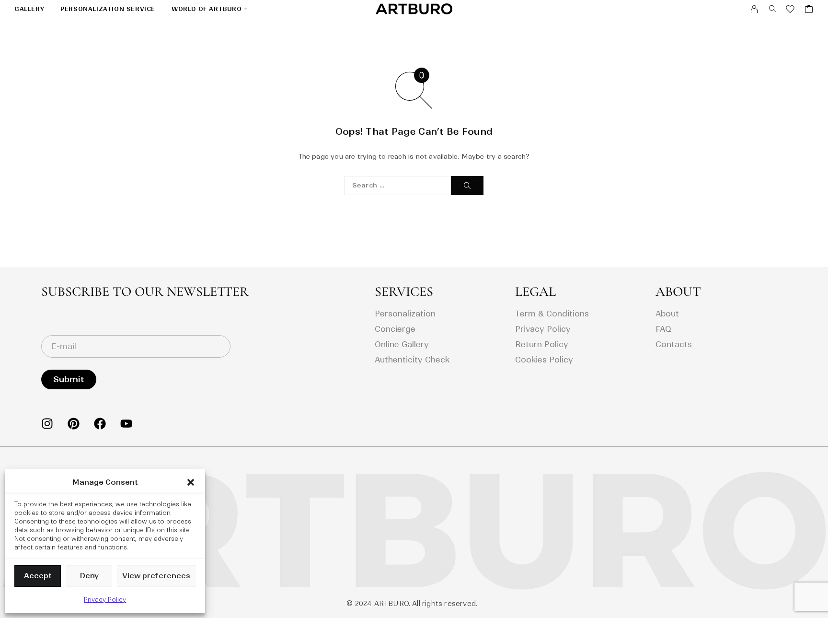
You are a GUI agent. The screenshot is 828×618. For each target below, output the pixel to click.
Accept (38, 575)
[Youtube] (126, 424)
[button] (191, 482)
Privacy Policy (105, 599)
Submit (68, 379)
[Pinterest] (74, 424)
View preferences (156, 575)
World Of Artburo (207, 8)
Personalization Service (107, 8)
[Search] (773, 9)
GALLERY (29, 8)
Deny (89, 575)
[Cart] (809, 10)
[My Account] (754, 9)
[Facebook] (100, 424)
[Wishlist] (790, 10)
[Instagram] (47, 424)
